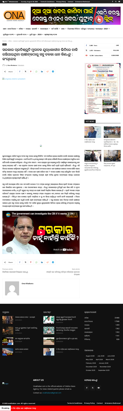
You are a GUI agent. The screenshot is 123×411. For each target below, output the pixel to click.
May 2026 (89, 359)
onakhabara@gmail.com (51, 393)
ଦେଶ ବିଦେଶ (88, 160)
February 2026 (91, 363)
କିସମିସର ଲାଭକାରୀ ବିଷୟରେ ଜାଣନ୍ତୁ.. (15, 272)
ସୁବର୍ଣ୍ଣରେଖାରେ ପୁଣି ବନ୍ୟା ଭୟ (66, 338)
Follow (116, 50)
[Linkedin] (41, 71)
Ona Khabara (12, 65)
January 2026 (103, 363)
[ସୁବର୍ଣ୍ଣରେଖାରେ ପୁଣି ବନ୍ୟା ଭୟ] (48, 341)
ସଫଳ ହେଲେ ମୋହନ (21, 349)
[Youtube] (119, 1)
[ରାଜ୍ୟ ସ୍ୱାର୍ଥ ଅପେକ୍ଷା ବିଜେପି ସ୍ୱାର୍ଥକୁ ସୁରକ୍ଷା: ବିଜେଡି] (48, 320)
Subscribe (115, 55)
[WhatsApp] (36, 71)
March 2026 (110, 359)
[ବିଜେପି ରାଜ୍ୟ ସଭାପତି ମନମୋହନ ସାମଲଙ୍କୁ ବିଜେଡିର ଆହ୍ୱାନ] (48, 330)
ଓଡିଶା (10, 41)
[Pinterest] (30, 71)
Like (117, 45)
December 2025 (91, 367)
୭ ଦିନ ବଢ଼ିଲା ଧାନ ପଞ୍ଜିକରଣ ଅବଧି (67, 349)
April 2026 (99, 359)
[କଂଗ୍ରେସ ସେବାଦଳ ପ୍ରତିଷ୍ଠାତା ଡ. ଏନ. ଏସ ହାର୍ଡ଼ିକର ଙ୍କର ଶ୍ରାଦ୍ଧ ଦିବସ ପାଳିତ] (112, 132)
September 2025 (103, 370)
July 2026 (101, 356)
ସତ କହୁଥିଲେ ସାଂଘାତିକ (22, 338)
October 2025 (90, 370)
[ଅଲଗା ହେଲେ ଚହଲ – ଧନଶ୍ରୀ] (7, 320)
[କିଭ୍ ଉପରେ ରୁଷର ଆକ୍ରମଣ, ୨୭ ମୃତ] (112, 155)
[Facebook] (112, 1)
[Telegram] (52, 71)
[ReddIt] (47, 71)
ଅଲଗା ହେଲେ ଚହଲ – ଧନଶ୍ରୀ (25, 317)
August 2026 (90, 356)
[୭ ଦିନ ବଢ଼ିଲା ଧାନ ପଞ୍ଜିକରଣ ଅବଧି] (92, 132)
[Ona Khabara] (4, 65)
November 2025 (105, 367)
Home (4, 41)
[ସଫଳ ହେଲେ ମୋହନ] (7, 352)
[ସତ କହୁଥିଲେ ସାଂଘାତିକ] (7, 341)
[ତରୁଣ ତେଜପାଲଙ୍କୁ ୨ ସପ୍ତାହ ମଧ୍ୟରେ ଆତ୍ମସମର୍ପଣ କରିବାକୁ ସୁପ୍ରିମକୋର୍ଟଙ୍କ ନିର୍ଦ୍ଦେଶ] (92, 155)
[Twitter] (115, 1)
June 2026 (111, 356)
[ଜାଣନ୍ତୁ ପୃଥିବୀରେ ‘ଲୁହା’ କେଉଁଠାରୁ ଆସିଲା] (7, 330)
